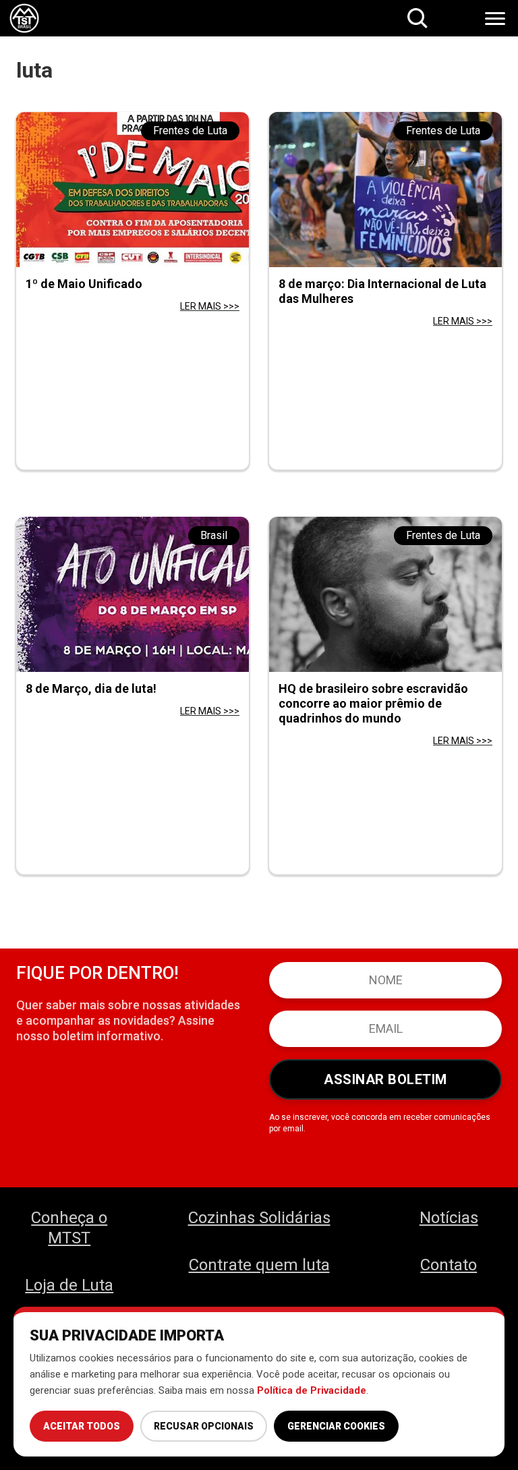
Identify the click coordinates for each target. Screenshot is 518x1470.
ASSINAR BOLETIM (385, 1079)
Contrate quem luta (259, 1264)
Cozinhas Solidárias (259, 1217)
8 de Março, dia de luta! (91, 688)
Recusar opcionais (204, 1426)
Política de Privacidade (311, 1390)
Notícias (449, 1217)
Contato (448, 1264)
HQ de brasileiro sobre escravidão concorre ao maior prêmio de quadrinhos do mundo (373, 703)
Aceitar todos (81, 1426)
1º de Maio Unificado (84, 284)
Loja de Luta (69, 1285)
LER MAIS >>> (209, 306)
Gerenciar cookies (336, 1426)
